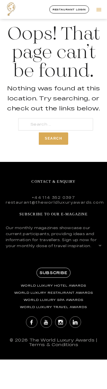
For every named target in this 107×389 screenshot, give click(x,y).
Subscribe (53, 273)
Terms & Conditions (53, 344)
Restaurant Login (69, 9)
